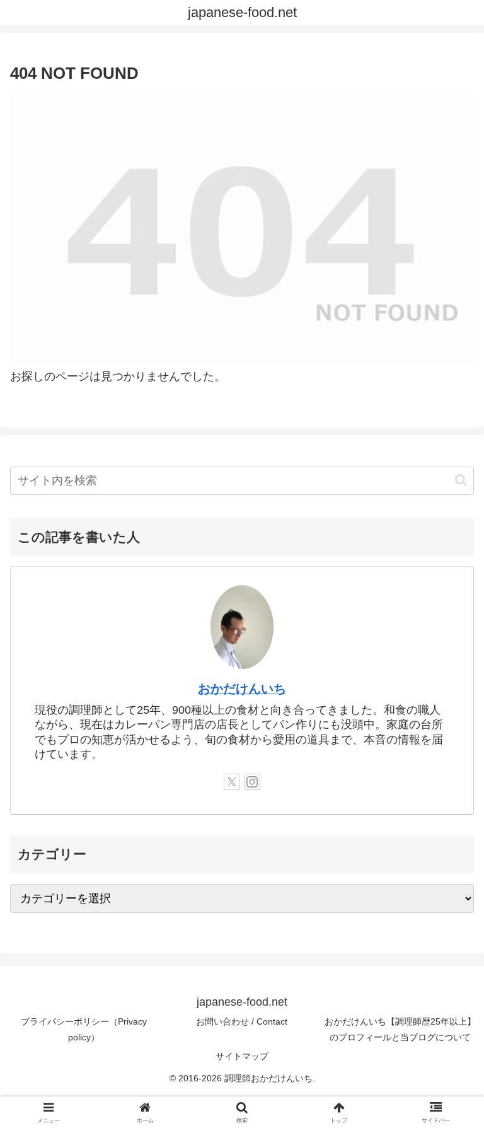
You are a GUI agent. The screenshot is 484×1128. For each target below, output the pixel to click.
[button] (461, 480)
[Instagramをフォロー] (252, 782)
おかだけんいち (242, 688)
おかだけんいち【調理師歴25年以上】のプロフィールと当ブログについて (400, 1029)
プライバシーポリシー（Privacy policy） (84, 1029)
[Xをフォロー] (232, 782)
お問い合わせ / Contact (241, 1021)
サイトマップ (242, 1056)
